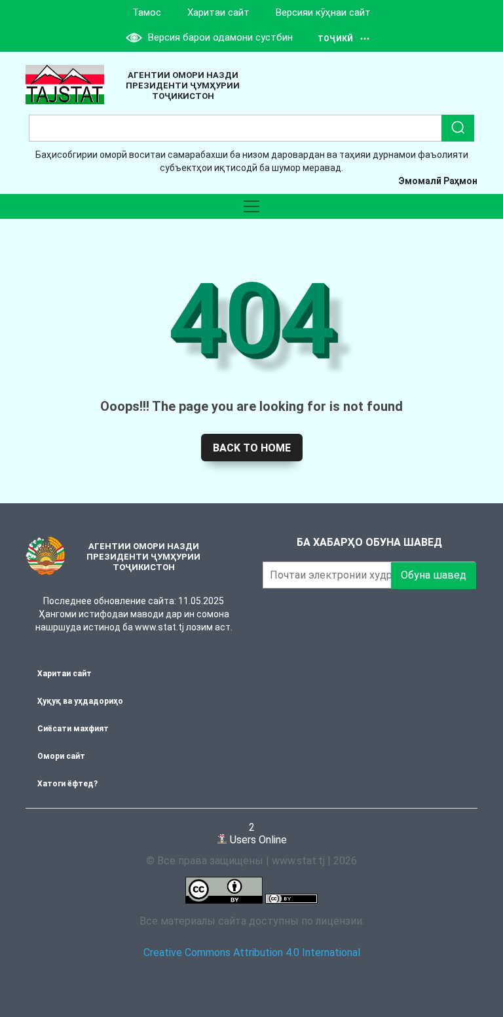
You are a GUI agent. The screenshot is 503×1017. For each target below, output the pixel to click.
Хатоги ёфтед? (67, 783)
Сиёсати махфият (73, 728)
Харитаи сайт (218, 12)
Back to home (252, 448)
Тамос (146, 12)
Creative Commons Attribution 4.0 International (251, 952)
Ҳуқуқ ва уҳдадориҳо (80, 701)
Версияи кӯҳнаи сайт (323, 12)
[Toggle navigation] (251, 206)
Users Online (257, 833)
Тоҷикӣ (335, 38)
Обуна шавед (433, 575)
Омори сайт (61, 756)
